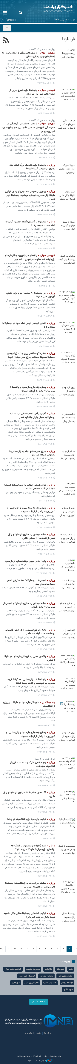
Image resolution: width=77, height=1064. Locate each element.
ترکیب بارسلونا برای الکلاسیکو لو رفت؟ (31, 819)
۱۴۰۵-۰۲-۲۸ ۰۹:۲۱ (45, 501)
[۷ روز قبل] (66, 53)
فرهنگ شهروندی (27, 976)
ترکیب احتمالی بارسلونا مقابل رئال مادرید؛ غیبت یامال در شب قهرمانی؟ (29, 915)
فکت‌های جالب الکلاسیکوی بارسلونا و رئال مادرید (29, 795)
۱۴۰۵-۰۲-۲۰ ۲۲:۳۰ (44, 752)
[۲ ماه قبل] (66, 297)
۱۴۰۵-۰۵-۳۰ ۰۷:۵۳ (44, 83)
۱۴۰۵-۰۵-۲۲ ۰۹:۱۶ (45, 113)
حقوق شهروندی (65, 976)
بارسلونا (68, 39)
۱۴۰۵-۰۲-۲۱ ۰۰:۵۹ (45, 725)
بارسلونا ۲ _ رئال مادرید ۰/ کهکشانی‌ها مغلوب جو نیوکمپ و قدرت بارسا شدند (31, 681)
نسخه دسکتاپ (38, 1001)
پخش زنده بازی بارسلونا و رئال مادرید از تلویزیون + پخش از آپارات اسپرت (30, 734)
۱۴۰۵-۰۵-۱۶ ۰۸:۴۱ (45, 157)
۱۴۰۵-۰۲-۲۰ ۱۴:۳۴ (45, 812)
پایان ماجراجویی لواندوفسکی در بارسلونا (30, 561)
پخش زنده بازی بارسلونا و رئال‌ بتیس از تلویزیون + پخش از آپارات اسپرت (31, 510)
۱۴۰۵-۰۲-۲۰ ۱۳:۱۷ (45, 838)
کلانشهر (48, 969)
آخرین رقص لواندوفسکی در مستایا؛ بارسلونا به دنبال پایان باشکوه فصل (32, 416)
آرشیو (38, 1033)
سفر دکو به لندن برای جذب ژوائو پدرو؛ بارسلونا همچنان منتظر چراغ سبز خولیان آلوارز (31, 355)
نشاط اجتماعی (46, 976)
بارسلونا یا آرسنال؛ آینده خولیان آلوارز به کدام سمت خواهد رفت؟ (30, 224)
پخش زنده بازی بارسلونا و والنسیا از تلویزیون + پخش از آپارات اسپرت (32, 389)
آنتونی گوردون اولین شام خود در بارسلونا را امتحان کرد (28, 325)
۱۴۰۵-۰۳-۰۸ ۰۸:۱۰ (45, 346)
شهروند (60, 969)
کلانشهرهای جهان (13, 969)
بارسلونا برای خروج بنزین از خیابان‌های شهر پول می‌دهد (32, 92)
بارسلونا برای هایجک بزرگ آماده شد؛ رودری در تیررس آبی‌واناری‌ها (32, 167)
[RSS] (6, 40)
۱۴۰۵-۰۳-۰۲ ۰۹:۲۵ (44, 478)
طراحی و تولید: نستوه (37, 1060)
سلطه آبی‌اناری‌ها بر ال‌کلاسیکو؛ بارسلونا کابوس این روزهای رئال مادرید (30, 885)
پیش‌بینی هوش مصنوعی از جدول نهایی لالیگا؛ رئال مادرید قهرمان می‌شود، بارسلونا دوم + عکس (29, 195)
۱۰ (15, 949)
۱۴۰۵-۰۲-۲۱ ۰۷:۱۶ (45, 695)
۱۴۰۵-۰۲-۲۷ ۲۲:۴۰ (44, 527)
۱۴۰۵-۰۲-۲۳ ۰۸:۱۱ (45, 622)
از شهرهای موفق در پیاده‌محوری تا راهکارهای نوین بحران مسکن (28, 55)
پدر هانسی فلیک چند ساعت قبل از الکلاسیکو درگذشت (32, 764)
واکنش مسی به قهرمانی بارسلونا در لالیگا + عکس (29, 658)
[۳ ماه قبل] (66, 357)
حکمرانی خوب (49, 983)
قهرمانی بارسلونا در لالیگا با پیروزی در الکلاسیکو (29, 704)
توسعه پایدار (67, 983)
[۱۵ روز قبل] (66, 94)
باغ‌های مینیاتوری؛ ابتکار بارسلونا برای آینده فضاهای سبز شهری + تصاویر (29, 257)
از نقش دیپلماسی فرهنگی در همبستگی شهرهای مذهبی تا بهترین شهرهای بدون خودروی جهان (28, 127)
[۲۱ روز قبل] (66, 124)
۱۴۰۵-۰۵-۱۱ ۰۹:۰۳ (45, 286)
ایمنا (51, 8)
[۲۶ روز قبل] (66, 259)
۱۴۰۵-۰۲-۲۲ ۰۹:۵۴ (44, 649)
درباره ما (47, 1033)
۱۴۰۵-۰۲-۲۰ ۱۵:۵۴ (45, 785)
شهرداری (16, 983)
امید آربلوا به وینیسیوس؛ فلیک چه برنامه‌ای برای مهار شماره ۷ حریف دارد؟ (33, 848)
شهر (71, 969)
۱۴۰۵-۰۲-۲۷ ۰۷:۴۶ (45, 554)
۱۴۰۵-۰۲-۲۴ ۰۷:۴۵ (44, 596)
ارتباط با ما (29, 1033)
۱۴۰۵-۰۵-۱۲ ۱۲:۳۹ (44, 214)
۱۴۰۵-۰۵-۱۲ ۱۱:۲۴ (45, 248)
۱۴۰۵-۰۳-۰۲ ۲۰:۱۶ (45, 444)
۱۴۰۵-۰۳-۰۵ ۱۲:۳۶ (44, 380)
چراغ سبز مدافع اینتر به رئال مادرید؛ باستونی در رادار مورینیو (32, 453)
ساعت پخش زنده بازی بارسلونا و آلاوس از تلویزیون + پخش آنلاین (29, 605)
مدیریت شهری (33, 969)
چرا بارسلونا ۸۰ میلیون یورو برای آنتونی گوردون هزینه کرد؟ (30, 295)
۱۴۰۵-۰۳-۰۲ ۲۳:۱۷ (44, 406)
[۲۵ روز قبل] (66, 169)
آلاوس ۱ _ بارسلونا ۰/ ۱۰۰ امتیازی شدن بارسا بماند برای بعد (31, 582)
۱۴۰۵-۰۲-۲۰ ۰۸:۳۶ (44, 936)
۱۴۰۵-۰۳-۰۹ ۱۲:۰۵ (45, 316)
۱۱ (8, 949)
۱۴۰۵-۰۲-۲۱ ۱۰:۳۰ (45, 672)
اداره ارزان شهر (31, 983)
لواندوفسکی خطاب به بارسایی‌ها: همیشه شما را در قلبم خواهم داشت (29, 487)
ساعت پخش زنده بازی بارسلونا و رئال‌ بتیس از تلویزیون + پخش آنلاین (31, 536)
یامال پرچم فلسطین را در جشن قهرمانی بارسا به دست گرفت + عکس (30, 632)
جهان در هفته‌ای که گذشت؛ (42, 49)
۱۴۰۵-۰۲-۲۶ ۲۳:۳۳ (44, 573)
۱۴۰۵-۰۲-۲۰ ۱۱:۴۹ (45, 876)
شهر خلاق (68, 989)
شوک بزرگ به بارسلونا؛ (44, 759)
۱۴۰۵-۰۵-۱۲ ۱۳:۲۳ (44, 184)
